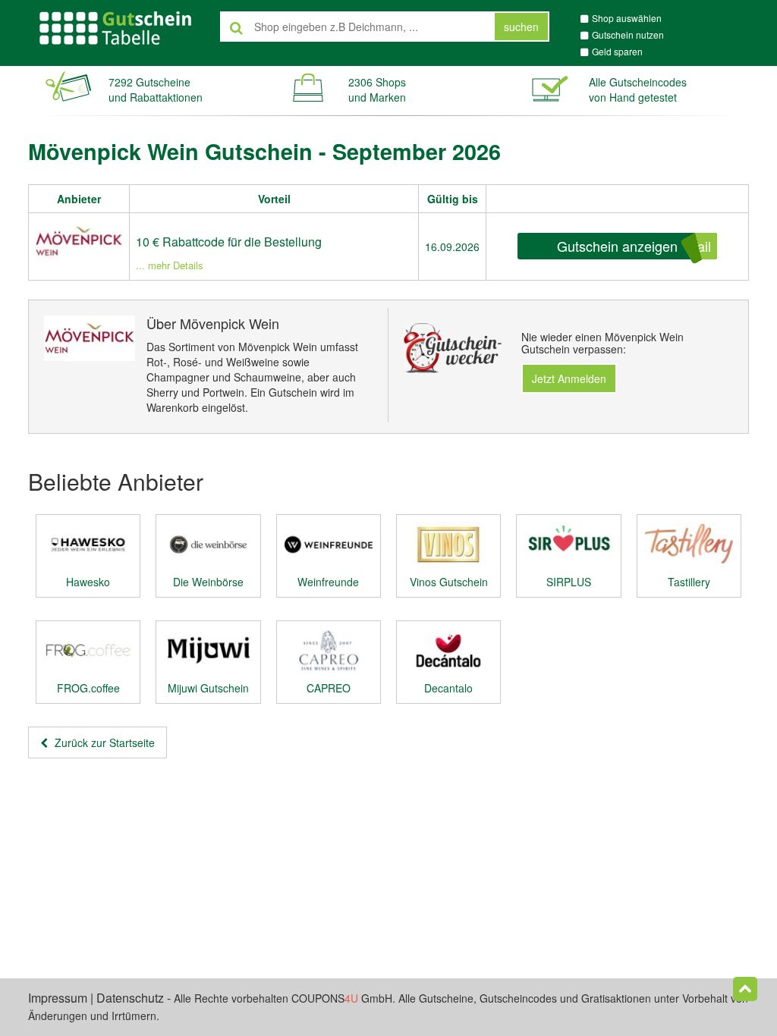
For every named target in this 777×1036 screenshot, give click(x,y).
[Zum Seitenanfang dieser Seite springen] (745, 989)
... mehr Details (169, 265)
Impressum (57, 997)
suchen (521, 26)
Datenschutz (130, 997)
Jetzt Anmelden (569, 378)
